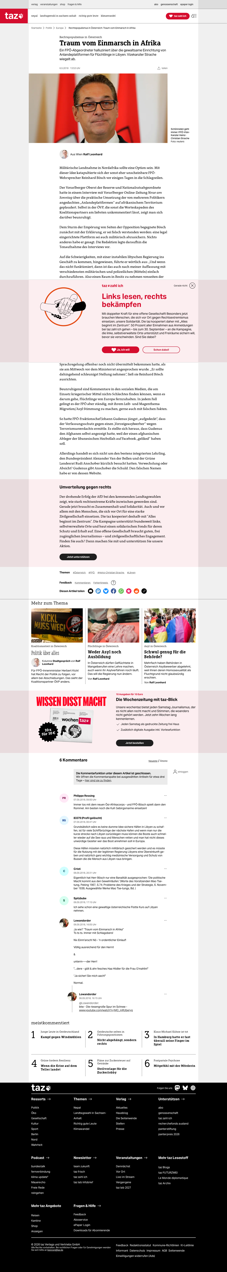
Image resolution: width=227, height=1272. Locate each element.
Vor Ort (120, 1171)
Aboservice (81, 1219)
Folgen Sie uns (164, 1088)
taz (41, 1088)
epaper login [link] (186, 4)
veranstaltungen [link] (48, 4)
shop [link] (62, 4)
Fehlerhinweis (100, 582)
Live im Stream (125, 1177)
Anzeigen (37, 1231)
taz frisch (79, 1171)
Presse (120, 1129)
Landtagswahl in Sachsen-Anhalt (90, 1115)
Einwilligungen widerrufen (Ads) (135, 1256)
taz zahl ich (165, 1118)
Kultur (35, 1123)
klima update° (39, 1177)
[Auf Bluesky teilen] (106, 591)
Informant (122, 1250)
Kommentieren (83, 582)
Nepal (77, 1107)
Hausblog (122, 1113)
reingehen (37, 1193)
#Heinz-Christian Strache (111, 572)
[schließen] (192, 285)
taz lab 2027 (123, 1187)
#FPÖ (92, 572)
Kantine (36, 1220)
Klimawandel (81, 1129)
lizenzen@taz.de (55, 1250)
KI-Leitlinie (187, 1245)
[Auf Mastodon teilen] (98, 591)
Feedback (80, 1214)
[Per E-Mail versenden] (90, 591)
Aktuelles (121, 1107)
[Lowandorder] (64, 923)
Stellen (120, 1123)
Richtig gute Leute (85, 1123)
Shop (34, 1226)
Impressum (154, 1250)
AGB (165, 1250)
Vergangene (123, 1182)
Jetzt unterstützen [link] (78, 556)
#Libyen (131, 572)
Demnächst (123, 1166)
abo (160, 1107)
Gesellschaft (39, 1118)
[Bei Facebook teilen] (113, 591)
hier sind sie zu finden (98, 780)
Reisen (35, 1215)
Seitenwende (177, 1250)
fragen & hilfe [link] (75, 4)
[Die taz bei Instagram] (193, 1089)
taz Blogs (164, 1167)
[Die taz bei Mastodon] (177, 1089)
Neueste (153, 760)
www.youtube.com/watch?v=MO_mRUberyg (106, 1010)
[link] (35, 16)
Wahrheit (36, 1145)
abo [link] (156, 4)
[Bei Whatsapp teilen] (121, 591)
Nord (34, 1139)
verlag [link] (34, 4)
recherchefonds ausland (173, 1123)
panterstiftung (167, 1129)
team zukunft (82, 1166)
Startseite (36, 28)
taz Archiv (164, 1183)
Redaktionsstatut (141, 1245)
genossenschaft (168, 1113)
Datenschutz (138, 1250)
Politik (49, 28)
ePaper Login (82, 1225)
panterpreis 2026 (169, 1134)
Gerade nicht (180, 285)
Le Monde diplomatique (173, 1178)
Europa (59, 28)
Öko (33, 1113)
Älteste (164, 760)
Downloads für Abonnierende (92, 1230)
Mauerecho (38, 1182)
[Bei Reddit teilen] (136, 591)
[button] (194, 16)
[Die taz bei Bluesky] (185, 1089)
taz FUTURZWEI (168, 1172)
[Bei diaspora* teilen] (128, 591)
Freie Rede (38, 1187)
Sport (34, 1129)
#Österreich (79, 572)
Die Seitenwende (126, 1118)
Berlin (34, 1134)
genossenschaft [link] (169, 4)
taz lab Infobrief (83, 1182)
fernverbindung (40, 1171)
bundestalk (38, 1166)
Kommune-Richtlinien (166, 1245)
